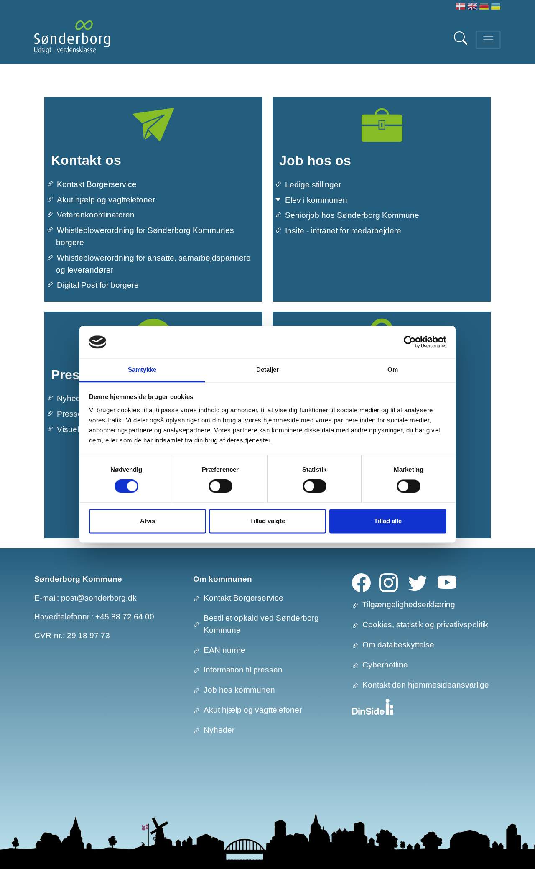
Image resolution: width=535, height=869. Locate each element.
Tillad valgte (267, 520)
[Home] (72, 39)
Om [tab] (392, 369)
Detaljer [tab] (267, 369)
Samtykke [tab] (142, 369)
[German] (484, 7)
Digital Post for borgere (98, 285)
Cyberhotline (385, 664)
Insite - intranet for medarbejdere (343, 230)
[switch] (220, 486)
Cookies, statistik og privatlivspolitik (425, 624)
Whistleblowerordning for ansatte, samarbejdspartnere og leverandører (153, 263)
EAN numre (224, 650)
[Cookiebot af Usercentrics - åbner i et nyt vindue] (409, 342)
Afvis (147, 520)
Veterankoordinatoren (96, 214)
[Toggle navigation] (488, 40)
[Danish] (461, 7)
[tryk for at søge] (461, 42)
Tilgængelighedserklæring (408, 604)
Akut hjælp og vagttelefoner (106, 199)
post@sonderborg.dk (99, 597)
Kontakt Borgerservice (97, 184)
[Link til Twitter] (417, 582)
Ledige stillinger (313, 184)
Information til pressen (243, 669)
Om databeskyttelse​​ (398, 644)
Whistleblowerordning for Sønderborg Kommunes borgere (145, 236)
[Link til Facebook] (361, 582)
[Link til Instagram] (388, 582)
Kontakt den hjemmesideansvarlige (425, 684)
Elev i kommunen (316, 200)
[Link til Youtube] (447, 582)
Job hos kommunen (239, 689)
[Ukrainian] (496, 7)
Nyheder (219, 730)
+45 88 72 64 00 (124, 616)
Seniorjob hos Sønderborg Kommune (352, 215)
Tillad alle (388, 520)
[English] (472, 7)
